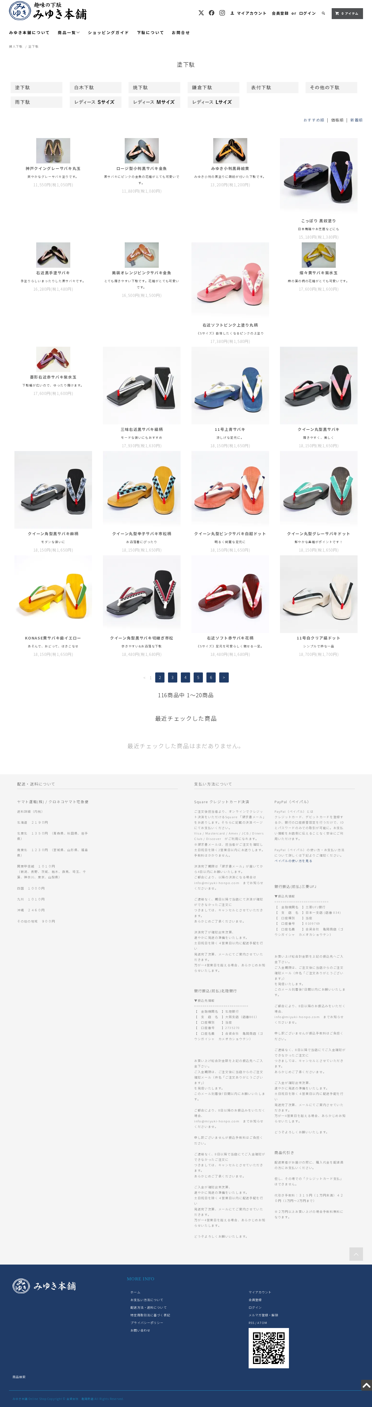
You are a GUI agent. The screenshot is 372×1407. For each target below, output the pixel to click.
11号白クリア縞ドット (318, 638)
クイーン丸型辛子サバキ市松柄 (142, 533)
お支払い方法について (146, 1300)
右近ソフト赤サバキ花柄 (230, 638)
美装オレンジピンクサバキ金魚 (142, 272)
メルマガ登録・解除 (263, 1315)
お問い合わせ (140, 1330)
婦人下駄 (16, 46)
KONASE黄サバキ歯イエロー (53, 638)
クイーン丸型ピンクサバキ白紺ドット (230, 533)
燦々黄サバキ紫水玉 (319, 272)
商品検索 (19, 1377)
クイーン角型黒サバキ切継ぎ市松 (141, 638)
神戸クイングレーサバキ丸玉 (53, 168)
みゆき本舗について (29, 32)
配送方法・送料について (148, 1307)
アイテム (350, 13)
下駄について (150, 32)
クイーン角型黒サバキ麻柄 (53, 533)
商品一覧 (67, 32)
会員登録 (280, 13)
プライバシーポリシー (146, 1322)
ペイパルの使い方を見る (293, 860)
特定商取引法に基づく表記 (150, 1315)
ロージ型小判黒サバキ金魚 (141, 168)
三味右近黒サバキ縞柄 (142, 429)
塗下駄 (33, 46)
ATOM (262, 1322)
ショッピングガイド (108, 32)
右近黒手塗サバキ (53, 272)
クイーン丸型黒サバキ (319, 429)
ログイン (307, 13)
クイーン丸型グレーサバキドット (318, 533)
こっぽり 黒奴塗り (318, 220)
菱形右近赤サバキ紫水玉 (53, 377)
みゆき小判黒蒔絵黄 (230, 168)
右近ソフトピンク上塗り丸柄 (230, 325)
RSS (251, 1322)
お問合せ (181, 32)
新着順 (356, 120)
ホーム (135, 1292)
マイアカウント (252, 13)
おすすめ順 (314, 120)
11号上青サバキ (230, 429)
